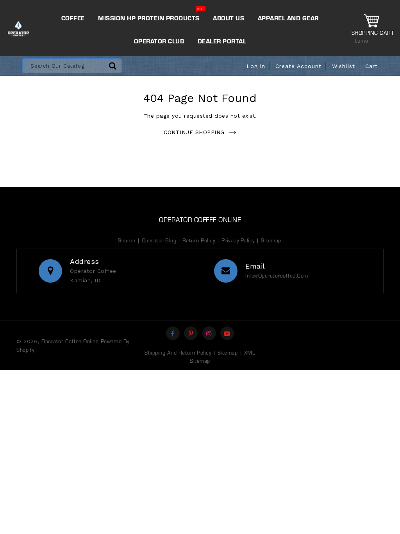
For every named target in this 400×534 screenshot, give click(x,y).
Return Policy (198, 240)
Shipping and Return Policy (178, 352)
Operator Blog (160, 240)
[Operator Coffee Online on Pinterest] (191, 333)
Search (126, 240)
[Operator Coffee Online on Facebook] (173, 333)
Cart (371, 66)
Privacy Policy (238, 240)
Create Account (298, 66)
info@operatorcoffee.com (276, 275)
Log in (255, 66)
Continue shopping (194, 132)
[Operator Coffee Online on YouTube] (227, 333)
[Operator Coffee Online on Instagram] (209, 333)
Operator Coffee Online (200, 219)
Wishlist (343, 66)
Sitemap (271, 240)
